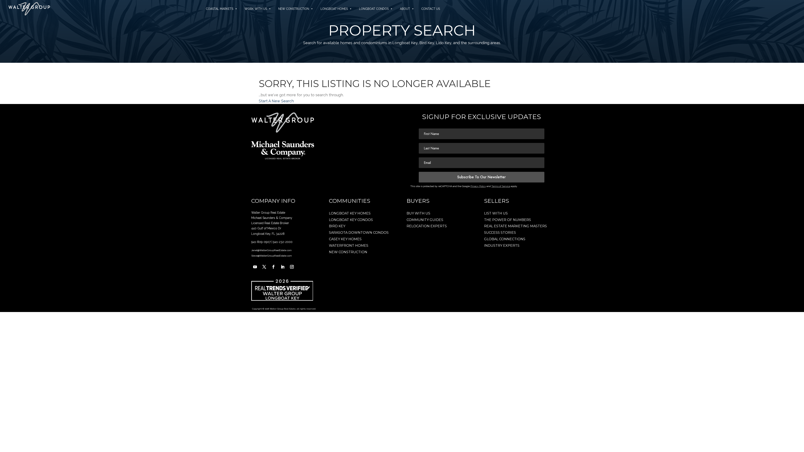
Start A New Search (276, 101)
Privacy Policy (478, 186)
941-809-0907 (261, 242)
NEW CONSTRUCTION (293, 8)
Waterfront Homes (348, 246)
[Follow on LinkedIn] (282, 267)
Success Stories (500, 233)
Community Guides (425, 220)
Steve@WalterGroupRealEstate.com (271, 255)
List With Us (496, 213)
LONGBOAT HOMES (334, 8)
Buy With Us (418, 213)
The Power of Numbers (507, 220)
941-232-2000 (282, 242)
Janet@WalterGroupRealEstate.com (271, 250)
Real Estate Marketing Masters (515, 226)
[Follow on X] (264, 267)
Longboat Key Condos (351, 220)
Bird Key (337, 226)
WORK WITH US (256, 8)
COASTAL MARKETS (219, 8)
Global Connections (504, 239)
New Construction (348, 252)
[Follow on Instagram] (292, 267)
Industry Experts (501, 246)
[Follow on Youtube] (255, 267)
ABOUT (405, 8)
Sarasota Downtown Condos (359, 233)
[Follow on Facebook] (273, 267)
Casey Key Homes (345, 239)
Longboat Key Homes (350, 213)
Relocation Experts (427, 226)
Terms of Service (500, 186)
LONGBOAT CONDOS (374, 8)
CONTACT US (430, 8)
